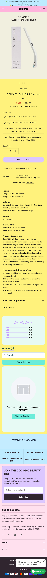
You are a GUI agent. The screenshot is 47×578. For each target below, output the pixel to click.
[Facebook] (3, 534)
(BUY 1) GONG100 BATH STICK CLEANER (20, 117)
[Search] (40, 9)
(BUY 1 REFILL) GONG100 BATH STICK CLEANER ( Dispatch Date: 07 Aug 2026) (23, 129)
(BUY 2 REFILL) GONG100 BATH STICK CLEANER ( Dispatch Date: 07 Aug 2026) (24, 138)
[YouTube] (15, 534)
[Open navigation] (3, 9)
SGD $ (22, 569)
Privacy (11, 565)
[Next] (31, 83)
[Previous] (15, 83)
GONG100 (23, 89)
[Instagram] (9, 534)
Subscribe (23, 497)
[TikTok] (21, 534)
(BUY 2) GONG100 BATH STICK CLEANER (20, 122)
